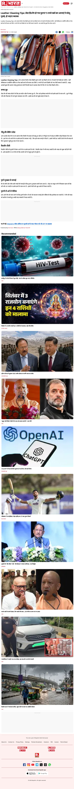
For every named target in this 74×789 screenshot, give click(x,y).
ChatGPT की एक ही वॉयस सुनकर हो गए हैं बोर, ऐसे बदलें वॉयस (16, 469)
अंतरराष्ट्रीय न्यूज (4, 376)
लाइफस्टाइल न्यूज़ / (9, 7)
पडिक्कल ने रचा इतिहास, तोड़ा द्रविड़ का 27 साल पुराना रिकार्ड (16, 516)
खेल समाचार (3, 518)
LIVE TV (67, 3)
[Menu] (71, 3)
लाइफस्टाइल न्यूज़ (4, 32)
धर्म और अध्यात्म (4, 328)
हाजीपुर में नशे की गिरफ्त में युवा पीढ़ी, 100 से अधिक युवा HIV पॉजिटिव (17, 278)
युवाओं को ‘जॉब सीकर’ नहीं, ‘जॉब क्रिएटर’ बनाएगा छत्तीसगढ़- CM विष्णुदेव (18, 564)
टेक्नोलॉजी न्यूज (4, 471)
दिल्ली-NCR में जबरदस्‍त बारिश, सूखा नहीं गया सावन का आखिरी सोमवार (18, 707)
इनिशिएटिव (3, 566)
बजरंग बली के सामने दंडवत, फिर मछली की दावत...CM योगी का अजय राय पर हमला (20, 611)
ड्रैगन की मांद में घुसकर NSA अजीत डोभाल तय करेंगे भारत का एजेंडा (17, 373)
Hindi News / (3, 7)
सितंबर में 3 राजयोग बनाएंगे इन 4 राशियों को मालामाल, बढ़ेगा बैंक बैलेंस (17, 326)
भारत (2, 280)
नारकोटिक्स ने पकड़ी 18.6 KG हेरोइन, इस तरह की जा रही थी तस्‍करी (17, 659)
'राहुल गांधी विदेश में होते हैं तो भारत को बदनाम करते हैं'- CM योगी (16, 421)
